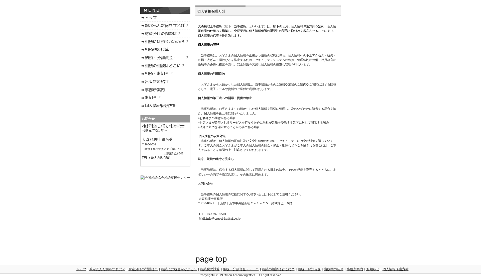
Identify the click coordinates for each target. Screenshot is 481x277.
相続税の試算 (210, 269)
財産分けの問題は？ (143, 269)
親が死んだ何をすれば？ (107, 269)
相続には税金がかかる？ (179, 269)
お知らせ (372, 269)
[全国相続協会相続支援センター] (165, 177)
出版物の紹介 (333, 269)
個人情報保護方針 (396, 269)
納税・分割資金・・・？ (241, 269)
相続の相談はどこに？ (278, 269)
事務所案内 (355, 269)
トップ (81, 269)
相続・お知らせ (309, 269)
